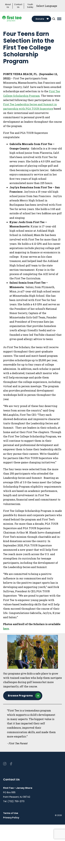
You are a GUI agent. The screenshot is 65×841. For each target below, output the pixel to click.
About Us (8, 5)
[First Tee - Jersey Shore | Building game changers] (17, 19)
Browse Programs (20, 695)
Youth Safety (30, 5)
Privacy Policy (11, 817)
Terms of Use (10, 813)
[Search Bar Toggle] (53, 18)
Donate (40, 19)
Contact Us (18, 5)
